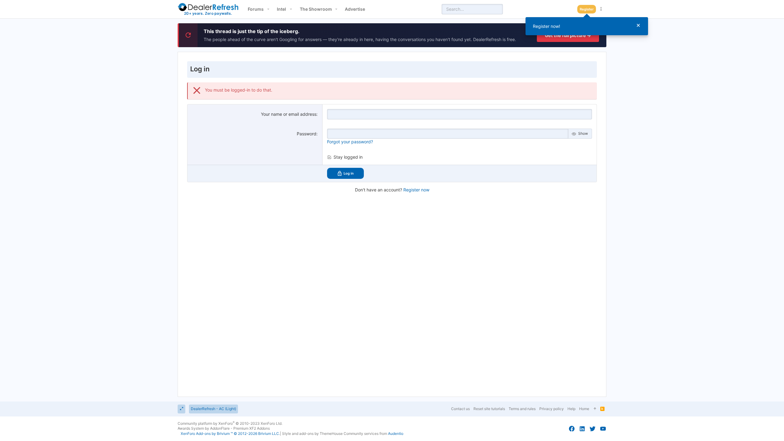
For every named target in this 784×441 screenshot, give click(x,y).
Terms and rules (522, 408)
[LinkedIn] (582, 428)
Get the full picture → (568, 35)
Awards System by (224, 428)
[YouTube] (603, 428)
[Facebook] (571, 428)
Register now (416, 189)
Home (584, 408)
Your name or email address (288, 114)
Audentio (395, 433)
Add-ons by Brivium (230, 433)
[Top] (594, 409)
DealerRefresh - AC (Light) (213, 408)
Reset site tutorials (489, 408)
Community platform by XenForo (230, 423)
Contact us (460, 408)
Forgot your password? (350, 141)
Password (306, 133)
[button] (268, 9)
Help (571, 408)
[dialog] (587, 26)
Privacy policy (551, 408)
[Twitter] (592, 428)
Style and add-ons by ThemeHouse (312, 433)
